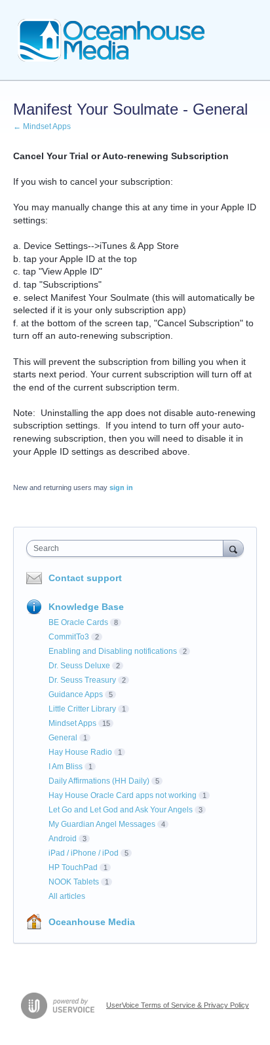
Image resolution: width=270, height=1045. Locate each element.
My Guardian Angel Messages (101, 824)
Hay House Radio (80, 752)
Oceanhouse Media (91, 922)
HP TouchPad (73, 867)
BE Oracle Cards (78, 622)
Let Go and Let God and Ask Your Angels (120, 809)
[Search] (233, 548)
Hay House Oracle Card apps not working (122, 795)
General (62, 737)
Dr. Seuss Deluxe (79, 665)
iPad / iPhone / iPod (83, 853)
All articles (66, 896)
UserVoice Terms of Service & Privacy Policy (177, 1005)
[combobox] (128, 548)
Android (62, 838)
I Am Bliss (65, 766)
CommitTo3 (68, 636)
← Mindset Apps (42, 126)
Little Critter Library (82, 708)
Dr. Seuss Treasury (82, 680)
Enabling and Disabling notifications (112, 651)
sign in (121, 487)
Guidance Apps (75, 694)
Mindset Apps (72, 723)
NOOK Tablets (73, 881)
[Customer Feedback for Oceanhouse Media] (111, 40)
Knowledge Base (86, 606)
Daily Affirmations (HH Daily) (98, 781)
